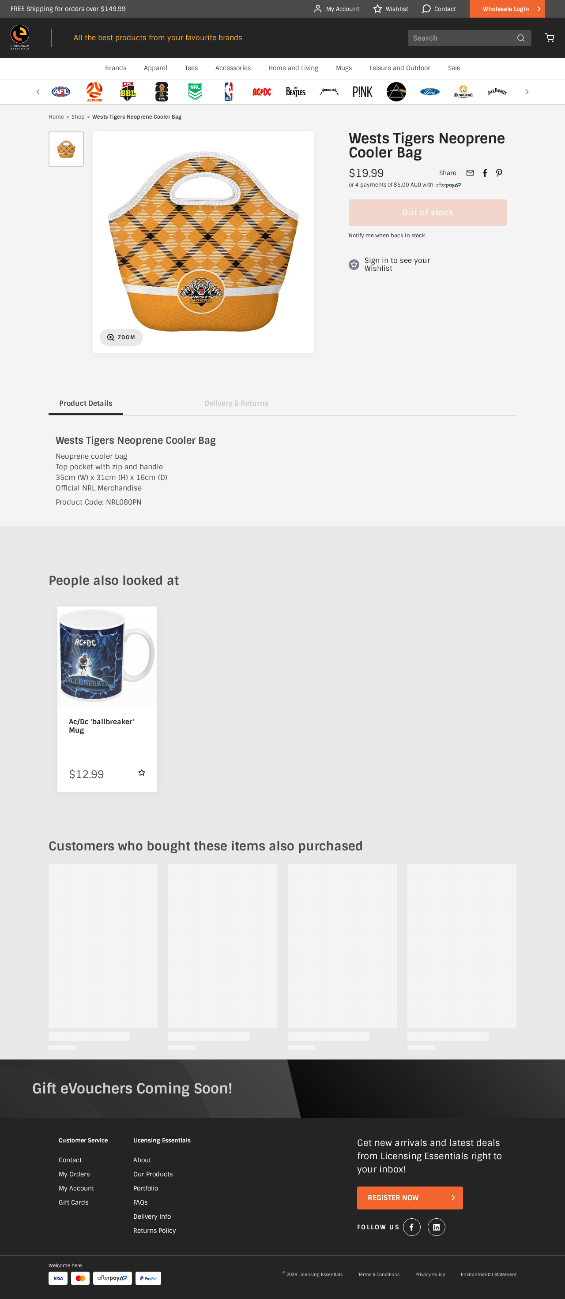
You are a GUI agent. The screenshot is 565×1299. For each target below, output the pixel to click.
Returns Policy (154, 1231)
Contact (70, 1160)
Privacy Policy (430, 1274)
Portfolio (145, 1188)
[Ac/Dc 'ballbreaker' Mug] (107, 656)
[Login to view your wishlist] (141, 772)
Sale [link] (454, 68)
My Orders (74, 1174)
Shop (78, 117)
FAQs (140, 1202)
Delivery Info (152, 1216)
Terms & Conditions (378, 1274)
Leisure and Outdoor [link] (399, 68)
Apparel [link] (155, 68)
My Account (76, 1188)
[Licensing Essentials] (20, 38)
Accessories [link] (233, 68)
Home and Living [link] (293, 68)
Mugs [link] (344, 68)
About (142, 1160)
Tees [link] (191, 68)
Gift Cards (73, 1202)
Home (56, 117)
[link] (448, 185)
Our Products (153, 1174)
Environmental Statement (488, 1274)
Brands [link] (115, 68)
